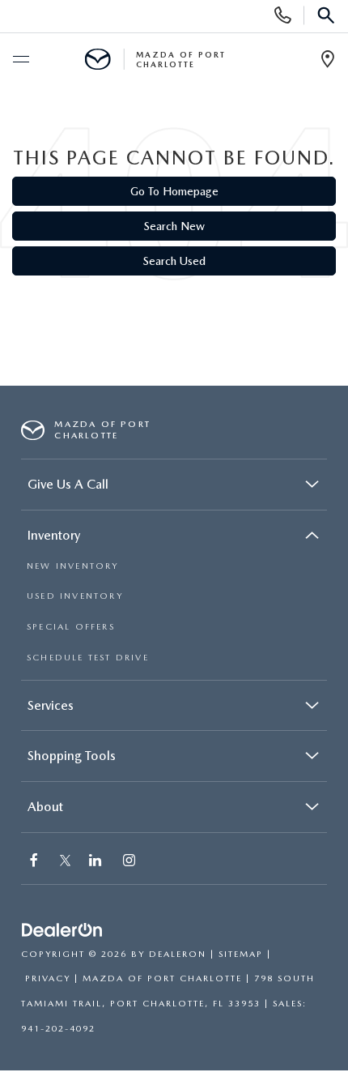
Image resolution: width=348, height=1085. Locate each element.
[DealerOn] (62, 931)
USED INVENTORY (75, 596)
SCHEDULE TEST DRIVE (88, 657)
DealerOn (177, 954)
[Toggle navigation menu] (20, 60)
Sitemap (241, 954)
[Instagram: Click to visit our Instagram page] (131, 861)
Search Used (174, 260)
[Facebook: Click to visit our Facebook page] (36, 861)
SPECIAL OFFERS (71, 627)
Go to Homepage (174, 191)
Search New (174, 226)
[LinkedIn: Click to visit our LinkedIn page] (97, 861)
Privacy (47, 978)
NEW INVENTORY (73, 566)
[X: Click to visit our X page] (65, 861)
